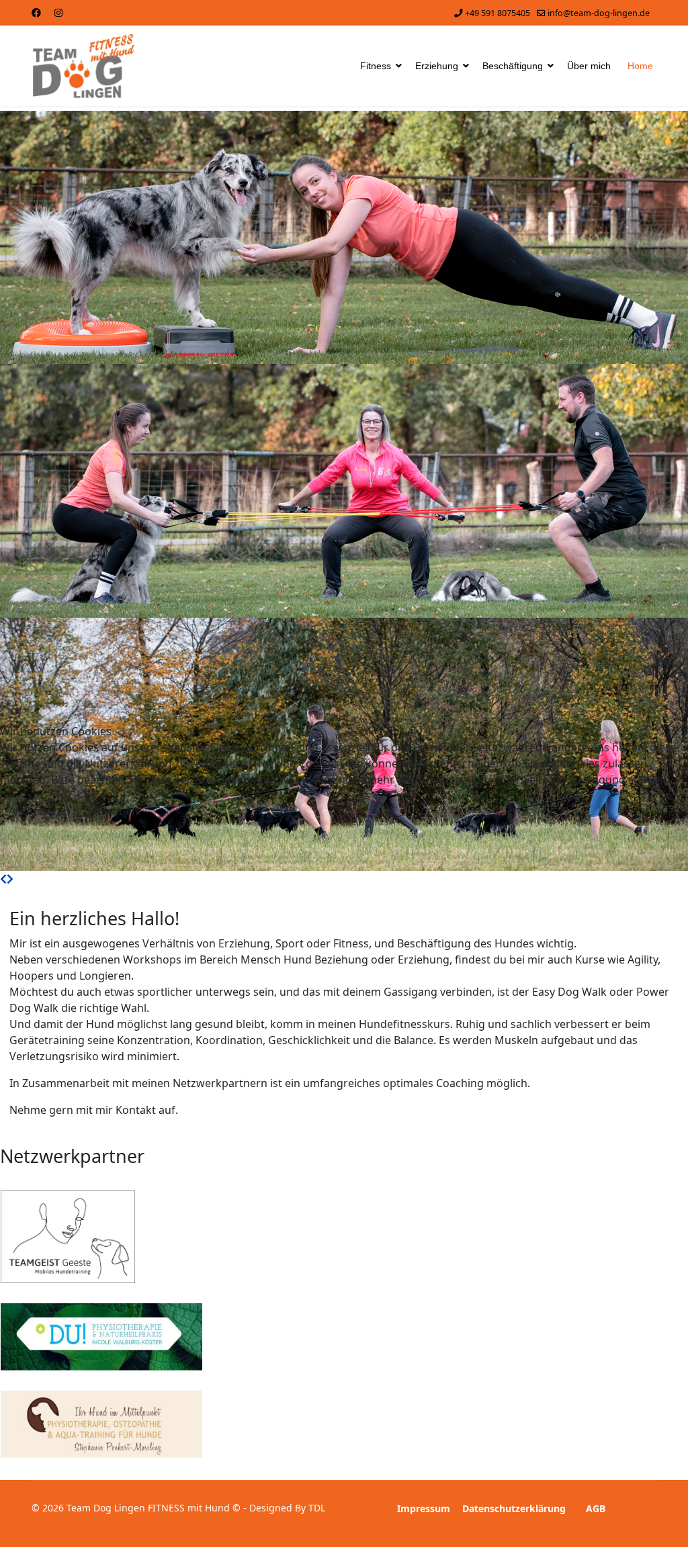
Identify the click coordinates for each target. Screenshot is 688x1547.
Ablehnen (114, 811)
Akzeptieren (39, 811)
